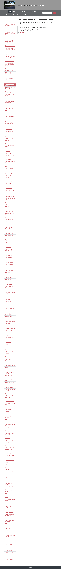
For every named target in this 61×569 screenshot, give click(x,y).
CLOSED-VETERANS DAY (9, 542)
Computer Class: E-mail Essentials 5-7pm (9, 95)
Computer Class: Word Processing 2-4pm (9, 92)
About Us (18, 14)
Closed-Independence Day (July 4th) (10, 390)
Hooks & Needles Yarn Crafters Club (9, 398)
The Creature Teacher (10, 284)
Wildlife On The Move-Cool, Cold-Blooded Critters (10, 515)
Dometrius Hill (8, 406)
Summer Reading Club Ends (9, 240)
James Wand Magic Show (10, 457)
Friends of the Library (32, 11)
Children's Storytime (9, 219)
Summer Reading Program (10, 486)
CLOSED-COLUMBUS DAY (10, 325)
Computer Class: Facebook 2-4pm (10, 99)
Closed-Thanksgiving (9, 168)
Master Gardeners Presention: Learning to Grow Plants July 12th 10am (10, 69)
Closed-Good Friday (9, 211)
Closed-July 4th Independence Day (8, 314)
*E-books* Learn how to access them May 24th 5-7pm (10, 49)
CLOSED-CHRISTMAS (10, 335)
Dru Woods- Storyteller (10, 382)
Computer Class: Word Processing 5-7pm (9, 102)
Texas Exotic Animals (10, 455)
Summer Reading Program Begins (10, 500)
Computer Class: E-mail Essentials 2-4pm (9, 85)
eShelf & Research (16, 11)
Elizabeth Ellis (8, 464)
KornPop (7, 469)
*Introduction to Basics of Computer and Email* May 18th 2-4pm (10, 41)
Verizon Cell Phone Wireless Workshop (9, 250)
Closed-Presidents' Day (10, 202)
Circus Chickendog (9, 413)
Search (54, 12)
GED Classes (8, 175)
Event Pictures (7, 528)
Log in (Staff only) (31, 567)
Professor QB (8, 409)
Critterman (8, 419)
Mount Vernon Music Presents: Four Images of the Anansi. (10, 490)
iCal (39, 32)
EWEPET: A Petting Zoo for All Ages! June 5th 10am (10, 57)
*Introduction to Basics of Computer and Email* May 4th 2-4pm (10, 29)
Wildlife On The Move (10, 475)
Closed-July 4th (9, 523)
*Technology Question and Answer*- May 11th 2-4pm (10, 38)
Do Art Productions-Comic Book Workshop (10, 521)
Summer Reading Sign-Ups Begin (10, 404)
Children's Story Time (9, 108)
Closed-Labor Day (9, 153)
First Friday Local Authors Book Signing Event (10, 25)
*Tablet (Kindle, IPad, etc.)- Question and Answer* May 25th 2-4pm (10, 53)
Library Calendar (13, 16)
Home (6, 11)
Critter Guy (8, 477)
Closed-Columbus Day (10, 159)
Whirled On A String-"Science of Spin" (9, 228)
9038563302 (22, 32)
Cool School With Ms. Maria (9, 472)
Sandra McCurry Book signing (9, 146)
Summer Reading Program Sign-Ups (10, 293)
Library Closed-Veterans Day (9, 166)
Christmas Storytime (9, 181)
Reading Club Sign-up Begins (9, 214)
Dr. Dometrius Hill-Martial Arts (10, 236)
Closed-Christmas (9, 183)
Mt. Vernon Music (9, 517)
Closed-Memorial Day (10, 308)
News (10, 11)
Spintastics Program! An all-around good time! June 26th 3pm (10, 64)
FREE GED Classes (9, 351)
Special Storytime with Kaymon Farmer (9, 222)
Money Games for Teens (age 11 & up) (10, 539)
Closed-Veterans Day (9, 255)
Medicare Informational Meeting (9, 497)
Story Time (8, 140)
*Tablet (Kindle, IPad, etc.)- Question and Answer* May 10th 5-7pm (10, 33)
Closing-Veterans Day (9, 552)
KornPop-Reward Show (10, 460)
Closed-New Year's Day (10, 190)
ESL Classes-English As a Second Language (10, 162)
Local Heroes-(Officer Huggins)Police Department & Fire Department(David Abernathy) (10, 123)
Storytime (8, 281)
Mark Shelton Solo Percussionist (9, 287)
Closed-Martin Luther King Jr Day (10, 507)
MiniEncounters (9, 316)
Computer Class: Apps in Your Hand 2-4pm (10, 105)
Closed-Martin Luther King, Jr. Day (10, 193)
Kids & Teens (24, 11)
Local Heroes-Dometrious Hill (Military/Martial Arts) (10, 114)
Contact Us (25, 14)
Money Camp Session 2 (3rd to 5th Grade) (10, 536)
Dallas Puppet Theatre (10, 116)
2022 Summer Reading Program (9, 450)
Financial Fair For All (9, 138)
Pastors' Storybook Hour (10, 493)
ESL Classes (8, 342)
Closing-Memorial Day (10, 512)
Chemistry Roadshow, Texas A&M (9, 373)
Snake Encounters (9, 129)
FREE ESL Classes (9, 353)
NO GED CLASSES (9, 332)
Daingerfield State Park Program (9, 380)
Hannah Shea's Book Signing (9, 357)
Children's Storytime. (9, 233)
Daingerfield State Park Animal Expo (9, 484)
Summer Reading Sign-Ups (10, 365)
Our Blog (13, 14)
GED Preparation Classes (10, 321)
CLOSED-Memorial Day (10, 401)
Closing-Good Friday (9, 509)
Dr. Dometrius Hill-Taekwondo (8, 480)
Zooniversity (8, 217)
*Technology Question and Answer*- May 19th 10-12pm (10, 46)
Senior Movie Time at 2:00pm (9, 79)
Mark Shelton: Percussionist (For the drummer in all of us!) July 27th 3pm (9, 74)
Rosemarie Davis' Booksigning (8, 360)
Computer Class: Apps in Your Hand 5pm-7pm (10, 88)
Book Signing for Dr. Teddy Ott (10, 156)
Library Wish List (8, 14)
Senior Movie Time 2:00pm (10, 81)
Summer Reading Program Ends (10, 296)
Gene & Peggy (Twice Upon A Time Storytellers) (10, 376)
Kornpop (7, 411)
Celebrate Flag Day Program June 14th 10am (9, 61)
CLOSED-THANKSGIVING (10, 328)
